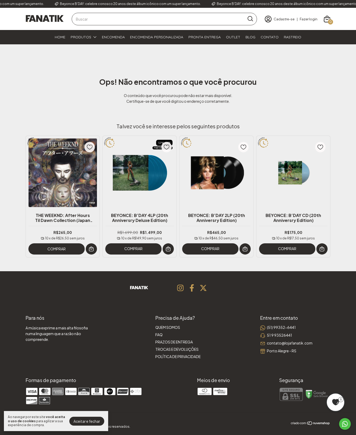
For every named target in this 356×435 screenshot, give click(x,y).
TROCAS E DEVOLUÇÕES (177, 349)
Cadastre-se (284, 19)
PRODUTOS (81, 37)
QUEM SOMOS (167, 327)
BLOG (250, 37)
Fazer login (308, 19)
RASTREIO (292, 37)
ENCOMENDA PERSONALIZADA (156, 37)
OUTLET (233, 37)
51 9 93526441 (279, 335)
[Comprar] (168, 249)
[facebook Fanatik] (192, 288)
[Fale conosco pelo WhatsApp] (345, 424)
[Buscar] (249, 19)
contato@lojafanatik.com (289, 343)
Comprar (56, 248)
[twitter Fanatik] (203, 288)
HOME (60, 37)
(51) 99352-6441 (281, 327)
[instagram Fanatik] (180, 288)
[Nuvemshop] (310, 423)
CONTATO (270, 37)
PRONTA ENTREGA (204, 37)
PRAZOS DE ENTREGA (174, 342)
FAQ (159, 334)
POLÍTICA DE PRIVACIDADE (178, 356)
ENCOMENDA (113, 37)
